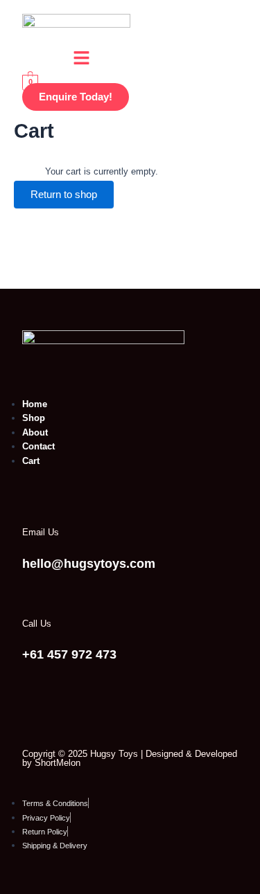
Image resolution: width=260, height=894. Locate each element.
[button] (81, 59)
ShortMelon (57, 763)
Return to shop (64, 194)
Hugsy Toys (114, 754)
